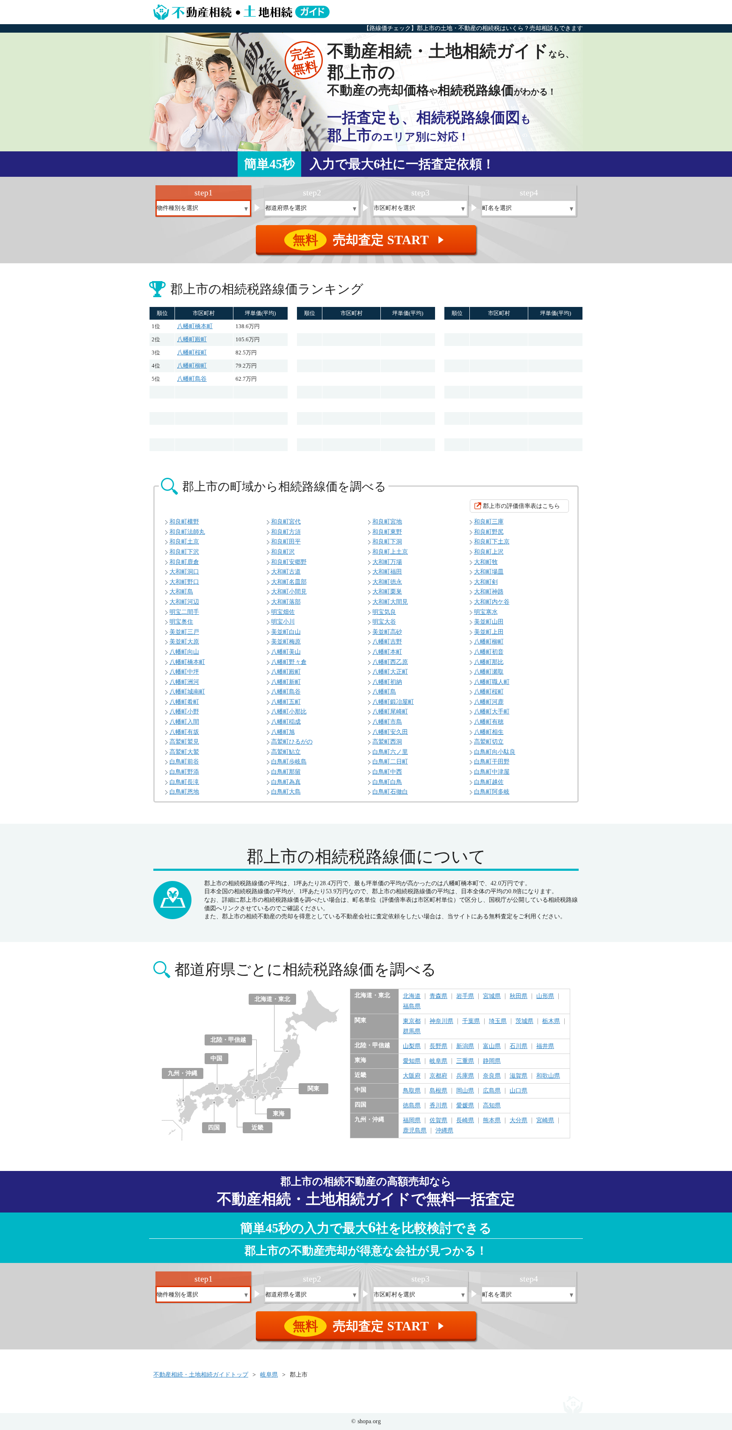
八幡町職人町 (492, 682)
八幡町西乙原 (390, 662)
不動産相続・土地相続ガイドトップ (200, 1374)
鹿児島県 (415, 1131)
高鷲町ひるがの (292, 742)
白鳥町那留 (286, 772)
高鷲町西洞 (387, 742)
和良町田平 (286, 541)
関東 (313, 1088)
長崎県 (465, 1120)
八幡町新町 (286, 682)
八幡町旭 (283, 732)
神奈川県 (441, 1021)
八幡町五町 (286, 702)
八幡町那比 (489, 662)
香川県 (438, 1106)
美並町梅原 (286, 641)
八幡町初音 (489, 652)
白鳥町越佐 (489, 782)
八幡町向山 (184, 652)
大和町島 (181, 591)
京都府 (438, 1076)
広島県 (492, 1091)
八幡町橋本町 (195, 326)
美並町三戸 (184, 632)
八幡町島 (384, 692)
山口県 (518, 1091)
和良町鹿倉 (184, 562)
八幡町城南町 (187, 692)
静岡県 (492, 1061)
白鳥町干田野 (492, 761)
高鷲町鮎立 (286, 752)
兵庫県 (465, 1076)
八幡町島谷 (192, 379)
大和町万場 (387, 562)
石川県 (518, 1046)
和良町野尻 (489, 532)
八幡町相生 (489, 732)
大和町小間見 (289, 591)
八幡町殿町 (192, 339)
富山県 (492, 1046)
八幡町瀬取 (489, 672)
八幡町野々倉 (289, 662)
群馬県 (412, 1031)
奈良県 (492, 1076)
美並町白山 (286, 632)
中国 (216, 1058)
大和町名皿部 (289, 582)
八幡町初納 (387, 682)
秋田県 (518, 996)
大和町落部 (286, 602)
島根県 (438, 1091)
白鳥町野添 (184, 772)
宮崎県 (545, 1120)
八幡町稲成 (286, 722)
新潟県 (465, 1046)
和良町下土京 (492, 541)
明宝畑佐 (283, 612)
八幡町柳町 (192, 365)
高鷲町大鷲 (184, 752)
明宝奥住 (181, 622)
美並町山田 (489, 622)
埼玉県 (498, 1021)
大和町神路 (489, 591)
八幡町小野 (184, 711)
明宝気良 (384, 612)
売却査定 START (369, 240)
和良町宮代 (286, 521)
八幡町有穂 (489, 722)
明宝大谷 (384, 622)
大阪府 (412, 1076)
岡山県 (465, 1091)
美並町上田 (489, 632)
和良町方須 (286, 532)
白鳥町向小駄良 (495, 752)
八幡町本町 (387, 652)
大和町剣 (486, 582)
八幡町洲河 (184, 682)
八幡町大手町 (492, 711)
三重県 (465, 1061)
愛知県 (412, 1061)
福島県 (412, 1006)
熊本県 (492, 1120)
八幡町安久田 (390, 732)
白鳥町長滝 (184, 782)
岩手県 (465, 996)
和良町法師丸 (187, 532)
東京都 (412, 1021)
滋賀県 (518, 1076)
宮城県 (492, 996)
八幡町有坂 (184, 732)
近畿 (257, 1127)
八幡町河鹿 (489, 702)
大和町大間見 (390, 602)
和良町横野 (184, 521)
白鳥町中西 (387, 772)
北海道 (412, 996)
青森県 (438, 996)
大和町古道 (286, 572)
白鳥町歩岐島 (289, 761)
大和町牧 (486, 562)
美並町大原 (184, 641)
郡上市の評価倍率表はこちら (521, 506)
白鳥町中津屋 (492, 772)
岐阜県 (438, 1061)
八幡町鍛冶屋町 (393, 702)
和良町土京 (184, 541)
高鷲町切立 (489, 742)
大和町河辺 (184, 602)
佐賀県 (438, 1120)
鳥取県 (412, 1091)
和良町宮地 (387, 521)
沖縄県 (444, 1131)
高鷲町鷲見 (184, 742)
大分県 (518, 1120)
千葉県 (471, 1021)
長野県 (438, 1046)
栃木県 (551, 1021)
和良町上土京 (390, 552)
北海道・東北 (272, 999)
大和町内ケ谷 (492, 602)
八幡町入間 (184, 722)
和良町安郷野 (289, 562)
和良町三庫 (489, 521)
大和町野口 (184, 582)
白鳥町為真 (286, 782)
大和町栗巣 (387, 591)
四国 (214, 1127)
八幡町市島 (387, 722)
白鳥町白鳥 (387, 782)
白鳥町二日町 (390, 761)
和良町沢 (283, 552)
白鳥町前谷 (184, 761)
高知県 (492, 1106)
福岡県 (412, 1120)
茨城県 (524, 1021)
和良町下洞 (387, 541)
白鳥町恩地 (184, 792)
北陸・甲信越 (228, 1040)
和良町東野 (387, 532)
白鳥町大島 (286, 792)
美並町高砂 (387, 632)
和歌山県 (548, 1076)
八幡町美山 (286, 652)
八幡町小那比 (289, 711)
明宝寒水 (486, 612)
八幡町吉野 (387, 641)
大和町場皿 (489, 572)
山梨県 (412, 1046)
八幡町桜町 (192, 352)
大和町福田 (387, 572)
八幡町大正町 (390, 672)
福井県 (545, 1046)
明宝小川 (283, 622)
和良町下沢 (184, 552)
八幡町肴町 (184, 702)
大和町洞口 (184, 572)
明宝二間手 (184, 612)
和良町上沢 (489, 552)
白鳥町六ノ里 (390, 752)
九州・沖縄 (182, 1073)
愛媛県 (465, 1106)
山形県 (545, 996)
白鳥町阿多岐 (492, 792)
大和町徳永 (387, 582)
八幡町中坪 (184, 672)
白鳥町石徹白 (390, 792)
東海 (279, 1113)
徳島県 (412, 1106)
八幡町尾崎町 (390, 711)
